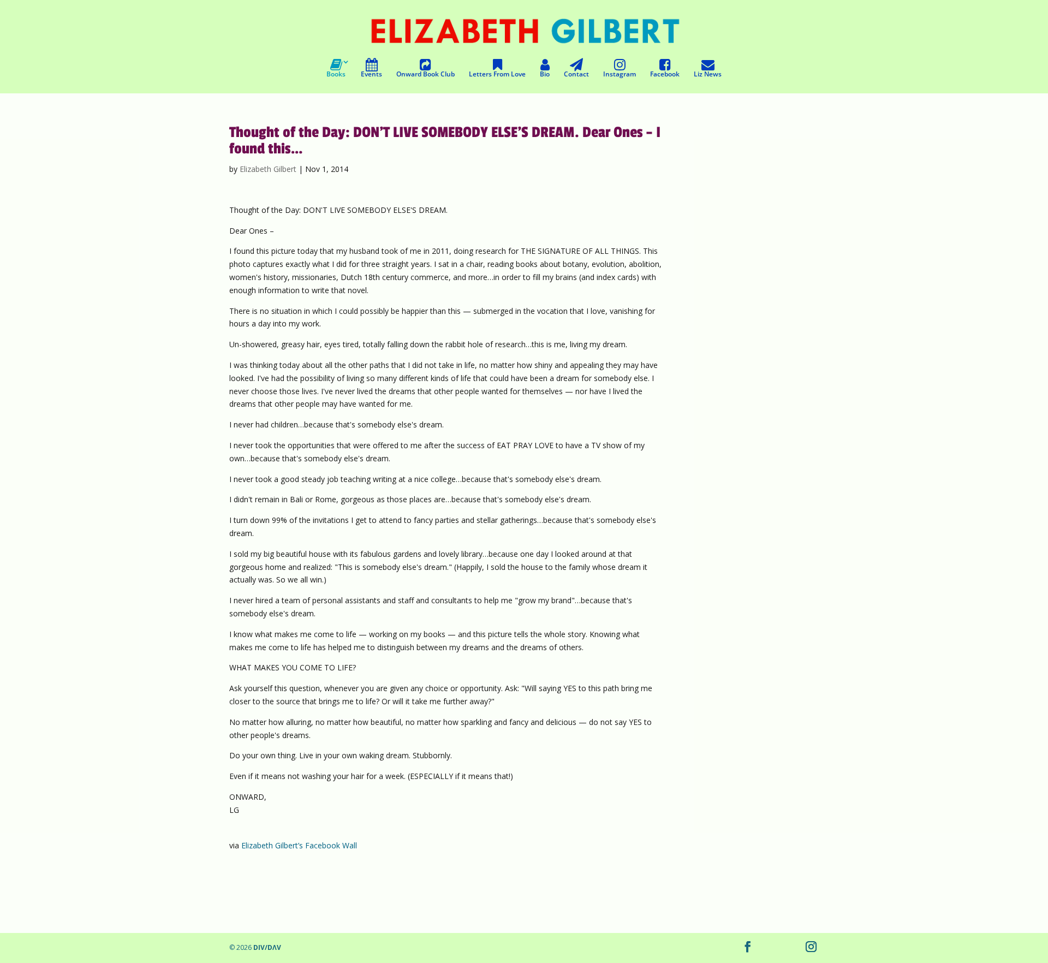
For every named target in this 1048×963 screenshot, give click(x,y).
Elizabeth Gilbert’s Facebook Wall (299, 845)
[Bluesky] (790, 947)
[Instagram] (811, 947)
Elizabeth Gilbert (268, 169)
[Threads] (770, 947)
